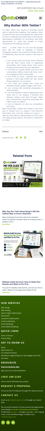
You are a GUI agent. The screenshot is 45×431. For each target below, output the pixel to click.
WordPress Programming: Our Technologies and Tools (20, 356)
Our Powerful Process (9, 353)
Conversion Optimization (10, 319)
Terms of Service (7, 336)
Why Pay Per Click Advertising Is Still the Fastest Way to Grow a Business (21, 212)
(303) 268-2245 (36, 11)
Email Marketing (7, 324)
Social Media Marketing (9, 327)
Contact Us (9, 396)
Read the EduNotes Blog (10, 367)
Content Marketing (8, 321)
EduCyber (13, 412)
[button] (40, 18)
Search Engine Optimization (11, 313)
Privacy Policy (6, 338)
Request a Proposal (16, 386)
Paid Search (5, 316)
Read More (6, 224)
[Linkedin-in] (13, 422)
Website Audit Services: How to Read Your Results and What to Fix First (21, 283)
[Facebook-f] (3, 422)
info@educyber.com (17, 400)
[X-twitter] (8, 422)
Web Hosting (5, 310)
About (3, 348)
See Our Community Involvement (25, 409)
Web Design (5, 308)
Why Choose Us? (7, 350)
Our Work (4, 358)
